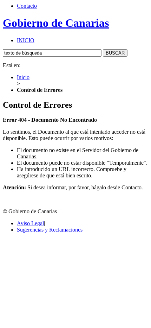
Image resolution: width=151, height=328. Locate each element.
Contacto (27, 6)
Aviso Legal (30, 223)
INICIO (25, 40)
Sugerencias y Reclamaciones (50, 230)
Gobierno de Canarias (56, 23)
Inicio (23, 77)
